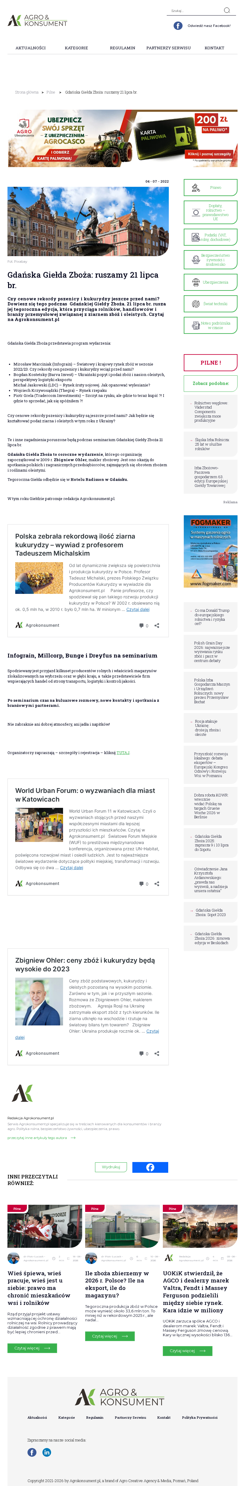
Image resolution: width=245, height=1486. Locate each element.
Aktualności (31, 48)
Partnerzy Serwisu (168, 48)
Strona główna (27, 92)
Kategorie (76, 48)
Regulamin (122, 48)
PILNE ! (210, 362)
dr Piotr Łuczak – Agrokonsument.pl (36, 1258)
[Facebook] (150, 1167)
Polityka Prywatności (200, 1417)
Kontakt (214, 48)
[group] (122, 138)
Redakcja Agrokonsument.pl (191, 1258)
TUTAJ (123, 752)
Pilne (51, 92)
